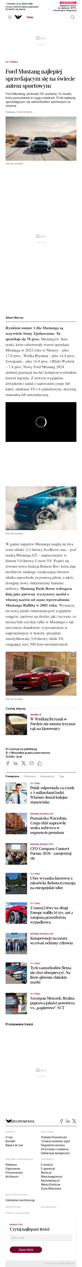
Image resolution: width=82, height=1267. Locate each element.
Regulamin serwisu (53, 1145)
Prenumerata (14, 1172)
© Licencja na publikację (21, 749)
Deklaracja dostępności (55, 1153)
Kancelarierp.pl (50, 1180)
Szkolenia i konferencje (20, 1200)
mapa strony (13, 1207)
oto (29, 17)
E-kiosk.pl (47, 1164)
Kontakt (10, 1141)
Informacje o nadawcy (55, 1149)
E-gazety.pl (48, 1168)
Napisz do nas (14, 1145)
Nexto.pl (46, 1172)
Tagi (61, 776)
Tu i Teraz (12, 62)
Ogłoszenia (13, 1168)
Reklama (11, 1164)
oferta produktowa (18, 1213)
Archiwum (12, 1176)
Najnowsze (47, 776)
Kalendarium (48, 1207)
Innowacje (36, 715)
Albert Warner (15, 317)
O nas (9, 1137)
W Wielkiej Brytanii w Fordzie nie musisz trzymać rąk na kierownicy (53, 724)
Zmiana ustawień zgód (55, 1141)
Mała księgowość (51, 1176)
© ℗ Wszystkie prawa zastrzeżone (28, 752)
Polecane (30, 776)
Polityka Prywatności (54, 1137)
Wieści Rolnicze (50, 1184)
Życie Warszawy (51, 1188)
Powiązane (12, 776)
